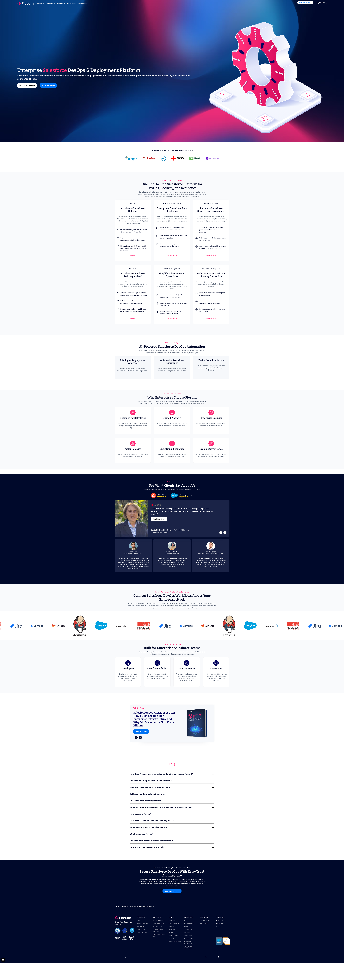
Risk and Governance (158, 920)
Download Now (141, 731)
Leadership (172, 920)
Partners (171, 932)
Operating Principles (174, 935)
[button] (41, 3)
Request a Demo (305, 3)
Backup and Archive (142, 923)
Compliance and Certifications (188, 947)
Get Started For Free (27, 85)
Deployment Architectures (188, 942)
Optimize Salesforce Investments (158, 930)
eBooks (186, 926)
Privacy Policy (146, 957)
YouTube (220, 923)
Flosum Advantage (174, 923)
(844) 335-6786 (211, 957)
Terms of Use (137, 957)
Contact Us (172, 929)
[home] (25, 3)
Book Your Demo (48, 85)
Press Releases (188, 938)
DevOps (139, 920)
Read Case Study (159, 519)
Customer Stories (189, 923)
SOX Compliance (157, 926)
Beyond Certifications (175, 941)
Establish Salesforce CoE (159, 935)
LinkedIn (220, 920)
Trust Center (140, 926)
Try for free (320, 3)
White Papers (188, 935)
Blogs (186, 920)
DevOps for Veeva (142, 932)
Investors (171, 926)
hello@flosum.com (224, 957)
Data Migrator (141, 929)
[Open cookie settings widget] (3, 960)
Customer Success (205, 920)
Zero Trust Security (158, 923)
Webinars (187, 932)
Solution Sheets (188, 929)
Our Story (171, 938)
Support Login (204, 923)
